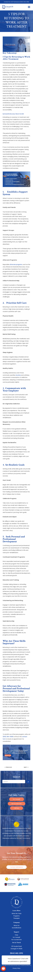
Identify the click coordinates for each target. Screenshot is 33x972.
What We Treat (16, 913)
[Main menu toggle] (29, 7)
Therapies (16, 918)
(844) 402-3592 (24, 2)
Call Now (16, 808)
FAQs (16, 935)
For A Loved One (16, 804)
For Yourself (16, 799)
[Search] (28, 782)
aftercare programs (15, 264)
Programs (16, 916)
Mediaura (28, 965)
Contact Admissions (16, 867)
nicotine (18, 375)
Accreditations (16, 928)
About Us (16, 925)
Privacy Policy (16, 968)
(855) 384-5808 (8, 736)
